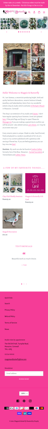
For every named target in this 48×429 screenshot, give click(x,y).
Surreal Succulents (35, 165)
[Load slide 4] (25, 32)
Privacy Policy (10, 323)
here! (14, 158)
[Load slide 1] (18, 32)
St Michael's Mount (37, 119)
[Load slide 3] (23, 32)
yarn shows (32, 138)
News (7, 342)
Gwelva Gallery (36, 163)
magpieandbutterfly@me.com (15, 373)
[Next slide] (41, 31)
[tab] (22, 297)
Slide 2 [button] (24, 297)
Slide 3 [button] (26, 297)
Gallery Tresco (20, 168)
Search (7, 317)
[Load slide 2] (20, 32)
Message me (7, 135)
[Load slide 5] (27, 32)
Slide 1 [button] (22, 297)
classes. (35, 127)
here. (4, 133)
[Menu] (44, 12)
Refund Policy (10, 330)
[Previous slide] (6, 31)
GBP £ (23, 407)
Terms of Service (11, 336)
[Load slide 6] (29, 32)
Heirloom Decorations (24, 44)
